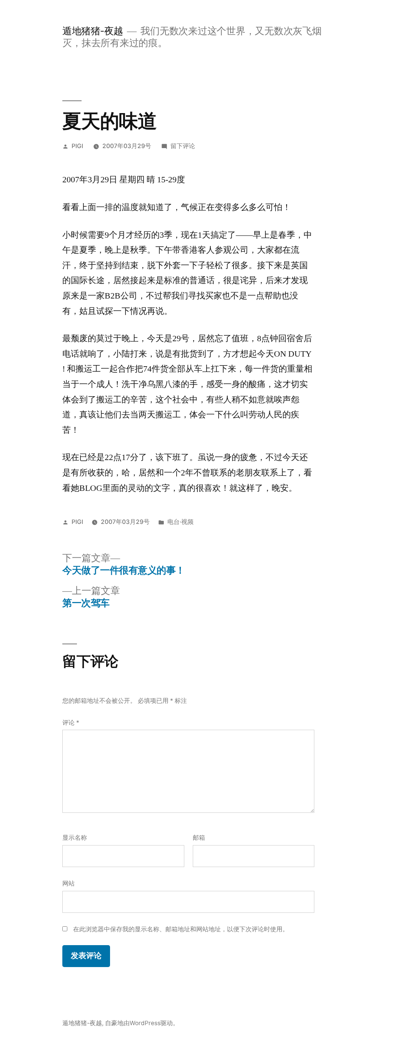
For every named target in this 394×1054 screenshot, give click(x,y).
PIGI (77, 146)
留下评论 (182, 146)
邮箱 (199, 837)
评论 (70, 722)
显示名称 (74, 837)
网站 (68, 883)
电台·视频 (180, 521)
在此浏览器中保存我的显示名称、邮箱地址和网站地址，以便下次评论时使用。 (181, 929)
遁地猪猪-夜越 (92, 31)
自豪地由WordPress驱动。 (142, 1023)
